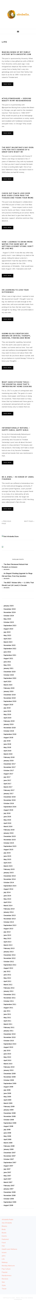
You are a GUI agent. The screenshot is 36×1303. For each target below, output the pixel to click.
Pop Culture (6, 1269)
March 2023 (8, 642)
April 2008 (7, 1139)
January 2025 (8, 606)
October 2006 (9, 1199)
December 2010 (10, 1034)
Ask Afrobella (7, 1223)
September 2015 (10, 846)
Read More (8, 84)
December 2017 (10, 764)
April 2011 (7, 1021)
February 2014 (9, 909)
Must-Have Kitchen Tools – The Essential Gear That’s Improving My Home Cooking (17, 384)
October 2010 (9, 1041)
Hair (3, 1246)
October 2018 (9, 731)
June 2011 (7, 1014)
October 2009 (9, 1080)
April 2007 (7, 1179)
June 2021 (7, 662)
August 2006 (8, 1205)
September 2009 (10, 1083)
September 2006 (10, 1202)
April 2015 (7, 863)
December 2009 (10, 1073)
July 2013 (7, 932)
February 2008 (9, 1146)
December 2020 (10, 672)
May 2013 (7, 938)
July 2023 (7, 632)
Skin (3, 1282)
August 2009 (8, 1087)
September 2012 (10, 965)
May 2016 (7, 820)
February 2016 (9, 830)
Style (4, 1285)
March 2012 (8, 985)
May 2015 (7, 859)
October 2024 (9, 616)
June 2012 (7, 975)
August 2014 (8, 889)
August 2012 (8, 968)
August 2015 (8, 849)
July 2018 (7, 741)
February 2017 (9, 790)
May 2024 (7, 619)
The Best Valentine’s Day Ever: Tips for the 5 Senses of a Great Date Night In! (18, 149)
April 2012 (7, 981)
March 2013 (8, 945)
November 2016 (10, 800)
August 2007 (8, 1166)
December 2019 (10, 695)
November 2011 (10, 998)
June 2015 (7, 856)
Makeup (5, 1262)
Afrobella (18, 13)
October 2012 (9, 961)
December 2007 (10, 1153)
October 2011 (9, 1001)
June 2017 (7, 780)
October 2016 (9, 803)
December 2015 (10, 836)
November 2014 (10, 879)
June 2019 (7, 711)
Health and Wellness (9, 1249)
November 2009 (10, 1077)
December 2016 (10, 797)
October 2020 (9, 675)
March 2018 (8, 754)
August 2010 (8, 1047)
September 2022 (10, 649)
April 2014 (7, 902)
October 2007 (9, 1159)
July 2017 (7, 777)
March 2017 (8, 787)
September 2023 (10, 625)
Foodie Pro (19, 1297)
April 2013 (7, 942)
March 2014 (8, 905)
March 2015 (8, 866)
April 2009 (7, 1100)
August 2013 (8, 929)
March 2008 (8, 1143)
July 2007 (7, 1169)
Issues (4, 1252)
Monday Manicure (8, 1266)
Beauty (4, 1226)
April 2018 (7, 751)
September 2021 (10, 655)
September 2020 (10, 678)
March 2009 (8, 1103)
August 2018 (8, 737)
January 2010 (8, 1070)
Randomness (6, 1275)
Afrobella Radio (7, 1219)
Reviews (5, 1279)
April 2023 (7, 639)
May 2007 (7, 1176)
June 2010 (7, 1054)
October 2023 (9, 622)
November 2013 (10, 919)
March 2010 (8, 1064)
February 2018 (9, 757)
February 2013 (9, 948)
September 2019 (10, 701)
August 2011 (8, 1008)
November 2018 (10, 728)
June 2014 (7, 896)
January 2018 (8, 761)
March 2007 (8, 1182)
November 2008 (10, 1116)
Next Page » (29, 521)
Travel (4, 1289)
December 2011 (10, 994)
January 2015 (8, 873)
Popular (5, 1272)
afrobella (7, 569)
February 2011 (9, 1027)
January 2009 (8, 1110)
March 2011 (8, 1024)
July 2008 (7, 1129)
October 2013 (9, 922)
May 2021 (7, 665)
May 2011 (7, 1017)
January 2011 (8, 1031)
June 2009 (7, 1093)
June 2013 (7, 935)
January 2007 (8, 1189)
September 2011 (10, 1004)
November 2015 (10, 840)
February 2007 (9, 1185)
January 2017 (8, 793)
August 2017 (8, 774)
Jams (3, 1256)
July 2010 (7, 1050)
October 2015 (9, 843)
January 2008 (8, 1149)
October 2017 (9, 770)
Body (4, 1229)
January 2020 (8, 691)
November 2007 (10, 1156)
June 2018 (7, 744)
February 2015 (9, 869)
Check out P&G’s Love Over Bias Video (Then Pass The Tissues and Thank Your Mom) (17, 195)
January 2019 (8, 724)
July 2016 (7, 813)
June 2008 (7, 1133)
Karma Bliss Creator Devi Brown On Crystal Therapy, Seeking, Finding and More (16, 336)
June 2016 (7, 817)
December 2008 (10, 1113)
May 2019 (7, 714)
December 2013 (10, 915)
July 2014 (7, 892)
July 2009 (7, 1090)
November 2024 (10, 612)
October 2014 (9, 882)
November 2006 (10, 1195)
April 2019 (7, 718)
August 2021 (8, 658)
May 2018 (7, 747)
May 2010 (7, 1057)
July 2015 (7, 853)
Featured (5, 1239)
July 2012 (7, 971)
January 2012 (8, 991)
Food (4, 1243)
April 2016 (7, 823)
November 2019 (10, 698)
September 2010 (10, 1044)
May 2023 (7, 635)
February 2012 (9, 988)
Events (4, 1236)
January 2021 (8, 668)
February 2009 (9, 1106)
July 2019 (7, 708)
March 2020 (8, 685)
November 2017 (10, 767)
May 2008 (7, 1136)
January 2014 (8, 912)
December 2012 (10, 955)
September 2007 (10, 1162)
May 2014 (7, 899)
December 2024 (10, 609)
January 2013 (8, 952)
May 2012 (7, 978)
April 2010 (7, 1060)
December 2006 (10, 1192)
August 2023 (8, 629)
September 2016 (10, 807)
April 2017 (7, 784)
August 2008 (8, 1126)
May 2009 (7, 1097)
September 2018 (10, 734)
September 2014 (10, 886)
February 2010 (9, 1067)
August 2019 (8, 705)
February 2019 (9, 721)
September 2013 (10, 925)
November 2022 (10, 645)
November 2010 (10, 1037)
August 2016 (8, 810)
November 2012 (10, 958)
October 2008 (9, 1120)
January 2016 (8, 833)
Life (3, 1259)
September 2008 (10, 1123)
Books (4, 1233)
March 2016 (8, 826)
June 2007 (7, 1172)
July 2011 (7, 1011)
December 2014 (10, 876)
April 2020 (7, 681)
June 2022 (7, 652)
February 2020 (9, 688)
